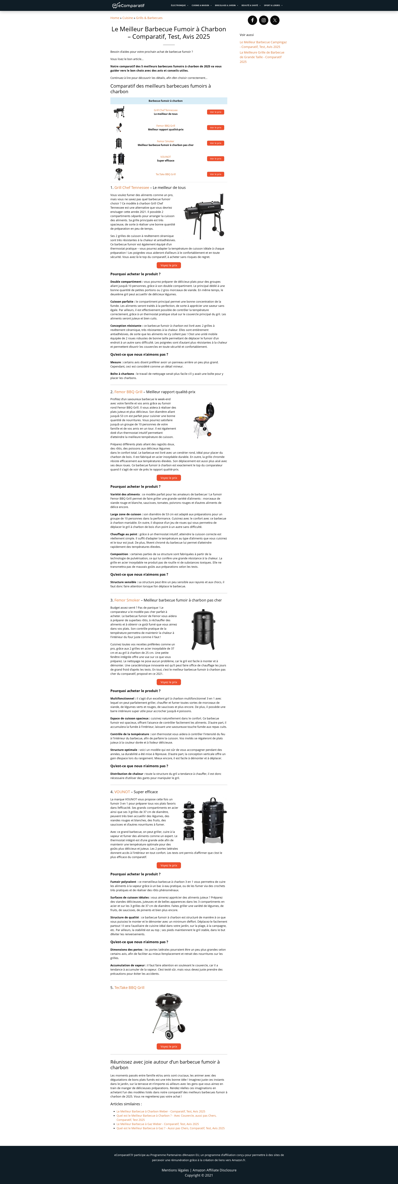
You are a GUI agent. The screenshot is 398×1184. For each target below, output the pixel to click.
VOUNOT (165, 157)
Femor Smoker (165, 141)
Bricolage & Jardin (225, 5)
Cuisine (127, 18)
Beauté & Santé (250, 5)
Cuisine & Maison (200, 5)
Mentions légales (175, 1170)
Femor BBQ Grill (165, 125)
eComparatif (138, 5)
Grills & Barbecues (149, 18)
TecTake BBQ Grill (166, 174)
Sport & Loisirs (272, 5)
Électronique (178, 5)
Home (114, 18)
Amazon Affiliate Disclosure (214, 1170)
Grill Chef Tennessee (166, 110)
